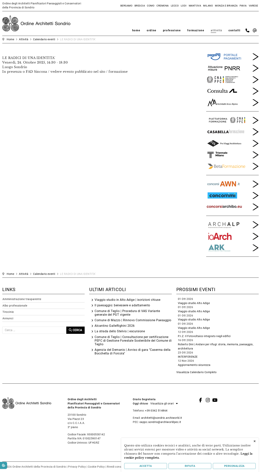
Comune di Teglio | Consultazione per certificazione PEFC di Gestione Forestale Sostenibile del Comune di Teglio (133, 340)
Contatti (235, 30)
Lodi (184, 5)
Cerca (77, 330)
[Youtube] (214, 400)
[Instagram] (207, 400)
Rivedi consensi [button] (116, 466)
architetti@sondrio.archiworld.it (161, 418)
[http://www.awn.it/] (232, 79)
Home (136, 30)
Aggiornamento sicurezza (194, 365)
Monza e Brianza (226, 5)
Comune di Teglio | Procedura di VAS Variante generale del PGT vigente (127, 312)
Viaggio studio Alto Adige (194, 303)
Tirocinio (8, 312)
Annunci (7, 318)
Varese (253, 5)
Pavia (243, 5)
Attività (216, 30)
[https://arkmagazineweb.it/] (232, 236)
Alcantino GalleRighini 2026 (115, 326)
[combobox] (34, 330)
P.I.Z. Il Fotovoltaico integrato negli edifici (204, 336)
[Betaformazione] (232, 166)
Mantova (195, 5)
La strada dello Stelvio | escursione (120, 331)
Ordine (151, 30)
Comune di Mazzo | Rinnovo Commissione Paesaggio (133, 320)
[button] (163, 404)
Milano (208, 5)
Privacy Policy (77, 466)
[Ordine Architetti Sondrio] (36, 23)
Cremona (162, 5)
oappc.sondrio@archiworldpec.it (160, 422)
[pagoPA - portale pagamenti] (232, 56)
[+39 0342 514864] (247, 30)
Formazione (195, 30)
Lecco (175, 5)
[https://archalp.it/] (232, 224)
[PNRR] (232, 68)
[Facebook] (200, 400)
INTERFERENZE (188, 356)
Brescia (140, 5)
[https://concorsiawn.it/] (232, 184)
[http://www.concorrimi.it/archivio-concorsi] (232, 195)
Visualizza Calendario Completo (196, 372)
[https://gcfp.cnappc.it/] (232, 120)
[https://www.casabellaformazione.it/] (232, 131)
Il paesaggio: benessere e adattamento (122, 305)
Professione (172, 30)
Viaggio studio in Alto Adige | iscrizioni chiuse (127, 300)
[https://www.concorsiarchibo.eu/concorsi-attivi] (232, 207)
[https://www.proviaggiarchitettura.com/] (232, 143)
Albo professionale (14, 305)
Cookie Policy (96, 466)
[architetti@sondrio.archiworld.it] (255, 30)
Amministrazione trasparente (21, 299)
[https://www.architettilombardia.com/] (232, 91)
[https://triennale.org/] (232, 154)
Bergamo (126, 5)
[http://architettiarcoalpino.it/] (232, 102)
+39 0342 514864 (156, 410)
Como (150, 5)
